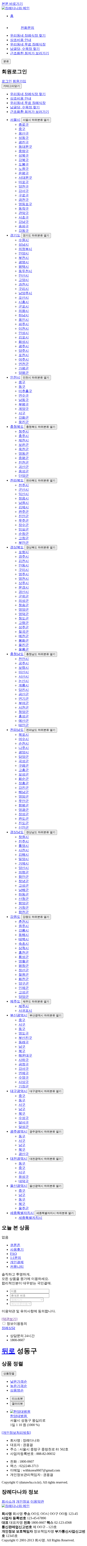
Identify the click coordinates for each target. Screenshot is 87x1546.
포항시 (24, 552)
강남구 (24, 222)
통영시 (24, 846)
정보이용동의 (17, 1323)
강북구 (24, 160)
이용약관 (37, 1501)
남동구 (24, 400)
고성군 (24, 885)
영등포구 (25, 204)
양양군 (24, 996)
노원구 (24, 169)
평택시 (24, 266)
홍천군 (24, 952)
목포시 (24, 734)
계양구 (24, 408)
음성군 (24, 471)
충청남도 (17, 654)
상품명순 (17, 1390)
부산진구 (25, 1038)
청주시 (24, 431)
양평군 (24, 373)
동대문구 (25, 146)
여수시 (24, 739)
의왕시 (24, 311)
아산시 (24, 672)
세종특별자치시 (22, 1213)
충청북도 (17, 426)
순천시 (24, 743)
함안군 (24, 876)
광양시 (24, 752)
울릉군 (24, 649)
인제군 (24, 988)
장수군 (24, 525)
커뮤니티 (17, 1266)
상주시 (24, 583)
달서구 (24, 1122)
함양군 (24, 903)
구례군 (24, 765)
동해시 (24, 935)
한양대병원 (19, 1416)
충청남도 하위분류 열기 (40, 654)
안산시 (24, 275)
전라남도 (17, 730)
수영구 (24, 1077)
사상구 (24, 1082)
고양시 (24, 280)
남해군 (24, 890)
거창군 (24, 907)
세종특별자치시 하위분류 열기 (55, 1213)
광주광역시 (18, 1131)
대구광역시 (18, 1091)
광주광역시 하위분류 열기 (45, 1131)
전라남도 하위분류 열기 (40, 730)
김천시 (24, 561)
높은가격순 (18, 1386)
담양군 (24, 756)
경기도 (15, 235)
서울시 (15, 119)
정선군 (24, 970)
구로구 (24, 195)
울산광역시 (18, 1185)
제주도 (15, 1001)
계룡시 (24, 685)
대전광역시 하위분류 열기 (45, 1158)
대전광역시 (18, 1158)
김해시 (24, 854)
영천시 (24, 578)
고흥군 (24, 770)
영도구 (24, 1033)
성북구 (24, 155)
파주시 (24, 324)
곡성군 (24, 761)
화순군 (24, 779)
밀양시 (24, 859)
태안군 (24, 725)
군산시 (24, 489)
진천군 (24, 462)
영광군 (24, 810)
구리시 (24, 289)
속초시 (24, 943)
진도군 (24, 823)
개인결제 (17, 1262)
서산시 (24, 676)
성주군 (24, 627)
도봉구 (24, 164)
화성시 (24, 342)
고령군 (24, 623)
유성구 (24, 1176)
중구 (22, 129)
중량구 (24, 151)
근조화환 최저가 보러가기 (29, 111)
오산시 (24, 297)
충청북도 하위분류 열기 (40, 426)
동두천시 (25, 271)
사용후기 (17, 1249)
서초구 (24, 217)
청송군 (24, 605)
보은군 (24, 444)
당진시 (24, 690)
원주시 (24, 926)
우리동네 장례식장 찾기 (28, 35)
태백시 (24, 939)
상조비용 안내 (20, 40)
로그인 (7, 81)
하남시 (24, 315)
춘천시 (24, 921)
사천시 (24, 850)
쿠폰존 (15, 1245)
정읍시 (24, 498)
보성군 (24, 774)
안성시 (24, 333)
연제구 (24, 1073)
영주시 (24, 574)
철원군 (24, 974)
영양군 (24, 609)
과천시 (24, 284)
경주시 (24, 556)
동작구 (24, 208)
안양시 (24, 253)
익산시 (24, 494)
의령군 (24, 872)
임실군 (24, 529)
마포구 (24, 182)
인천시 (15, 377)
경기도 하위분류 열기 (36, 235)
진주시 (24, 841)
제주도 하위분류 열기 (36, 1001)
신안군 (24, 827)
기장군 (24, 1086)
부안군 (24, 542)
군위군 (24, 596)
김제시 (24, 507)
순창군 (24, 534)
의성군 (24, 600)
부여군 (24, 703)
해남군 (24, 792)
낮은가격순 (18, 1381)
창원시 (24, 837)
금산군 (24, 694)
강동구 (24, 230)
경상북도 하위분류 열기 (40, 547)
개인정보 (23, 1501)
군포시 (24, 306)
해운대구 (25, 1055)
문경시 (24, 587)
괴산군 (24, 467)
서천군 (24, 707)
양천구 (24, 186)
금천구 (24, 199)
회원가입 (19, 81)
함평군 (24, 805)
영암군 (24, 796)
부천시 (24, 258)
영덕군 (24, 614)
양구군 (24, 983)
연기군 (24, 698)
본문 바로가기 (12, 3)
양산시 (24, 868)
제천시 (24, 440)
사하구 (24, 1060)
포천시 (24, 355)
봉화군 (24, 640)
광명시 (24, 262)
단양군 (24, 475)
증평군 (24, 458)
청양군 (24, 712)
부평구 (24, 404)
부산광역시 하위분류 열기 (45, 1015)
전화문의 (27, 27)
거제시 (24, 863)
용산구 (24, 133)
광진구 (24, 142)
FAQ (13, 1253)
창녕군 (24, 881)
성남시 (24, 244)
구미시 (24, 570)
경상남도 (17, 832)
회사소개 (8, 1501)
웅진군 (24, 422)
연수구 (24, 395)
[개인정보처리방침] (16, 1432)
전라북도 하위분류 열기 (40, 480)
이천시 (24, 328)
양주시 (24, 350)
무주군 (24, 520)
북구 (22, 1051)
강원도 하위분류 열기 (36, 916)
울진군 (24, 645)
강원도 (15, 916)
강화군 (24, 417)
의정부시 (25, 249)
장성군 (24, 814)
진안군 (24, 516)
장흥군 (24, 783)
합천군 (24, 912)
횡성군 (24, 957)
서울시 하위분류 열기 (36, 119)
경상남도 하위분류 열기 (40, 832)
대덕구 (24, 1181)
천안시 (24, 659)
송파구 (24, 226)
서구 (22, 413)
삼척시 (24, 948)
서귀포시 (25, 1010)
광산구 (24, 1154)
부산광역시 (18, 1015)
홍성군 (24, 716)
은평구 (24, 173)
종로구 (24, 124)
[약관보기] (9, 1319)
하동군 (24, 894)
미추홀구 (25, 391)
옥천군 (24, 449)
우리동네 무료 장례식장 (28, 44)
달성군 (24, 1127)
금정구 (24, 1064)
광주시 (24, 346)
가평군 (24, 368)
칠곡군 (24, 631)
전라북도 (17, 480)
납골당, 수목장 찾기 (25, 49)
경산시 (24, 592)
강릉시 (24, 930)
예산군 (24, 720)
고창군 (24, 538)
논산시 (24, 681)
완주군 (24, 511)
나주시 (24, 748)
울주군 (24, 1208)
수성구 (24, 1118)
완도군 (24, 818)
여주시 (24, 359)
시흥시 (24, 302)
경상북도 (17, 547)
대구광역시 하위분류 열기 (45, 1091)
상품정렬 (8, 1373)
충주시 (24, 436)
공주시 (24, 663)
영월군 (24, 961)
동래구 (24, 1042)
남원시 (24, 503)
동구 (22, 386)
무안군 (24, 801)
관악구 (24, 213)
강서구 (24, 191)
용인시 (24, 319)
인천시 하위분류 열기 (36, 377)
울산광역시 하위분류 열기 (45, 1185)
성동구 (24, 138)
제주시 (24, 1006)
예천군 (24, 636)
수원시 (24, 240)
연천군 (24, 364)
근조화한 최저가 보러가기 (29, 53)
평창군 (24, 966)
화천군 (24, 979)
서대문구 (25, 177)
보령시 (24, 667)
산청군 (24, 899)
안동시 (24, 565)
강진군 (24, 787)
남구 (22, 1046)
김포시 (24, 337)
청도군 (24, 618)
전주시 (24, 485)
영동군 (24, 453)
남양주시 (25, 293)
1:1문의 (15, 1257)
